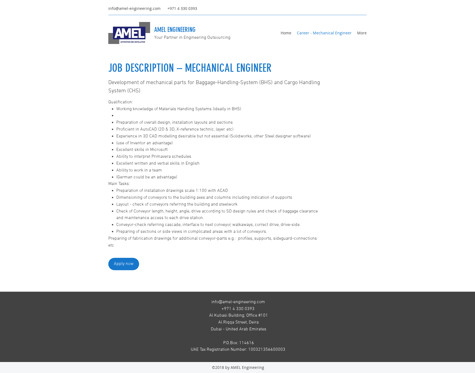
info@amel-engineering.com (134, 8)
